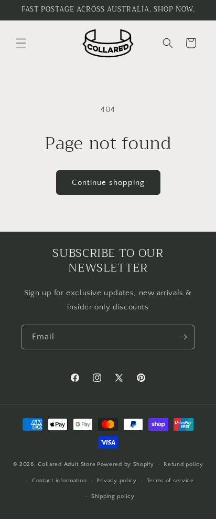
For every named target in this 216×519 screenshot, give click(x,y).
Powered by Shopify (125, 464)
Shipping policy (113, 496)
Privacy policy (116, 481)
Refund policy (183, 464)
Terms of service (170, 481)
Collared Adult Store (66, 464)
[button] (21, 43)
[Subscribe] (183, 337)
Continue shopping (108, 182)
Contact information (59, 481)
